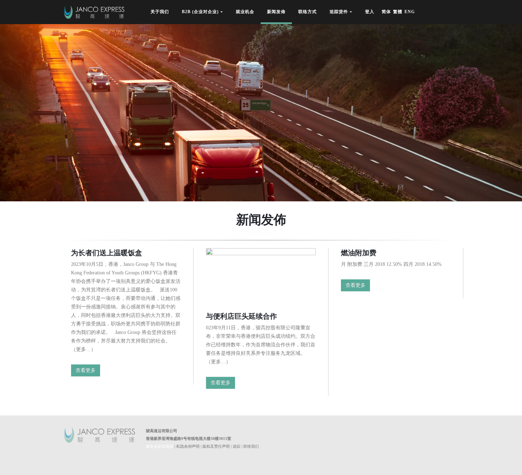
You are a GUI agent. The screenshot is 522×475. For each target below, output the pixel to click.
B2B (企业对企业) (200, 12)
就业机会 (245, 13)
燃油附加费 (358, 253)
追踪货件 (339, 12)
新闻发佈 (276, 13)
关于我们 (160, 13)
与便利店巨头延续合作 (241, 316)
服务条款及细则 (159, 446)
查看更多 (86, 370)
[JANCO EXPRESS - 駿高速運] (94, 12)
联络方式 (307, 13)
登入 (369, 13)
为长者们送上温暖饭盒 (106, 253)
